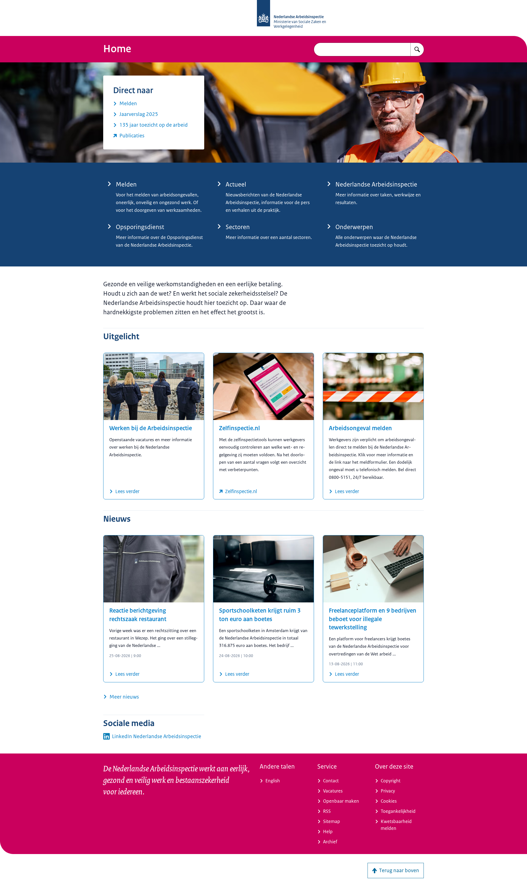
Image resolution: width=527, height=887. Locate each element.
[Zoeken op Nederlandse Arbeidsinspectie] (417, 49)
